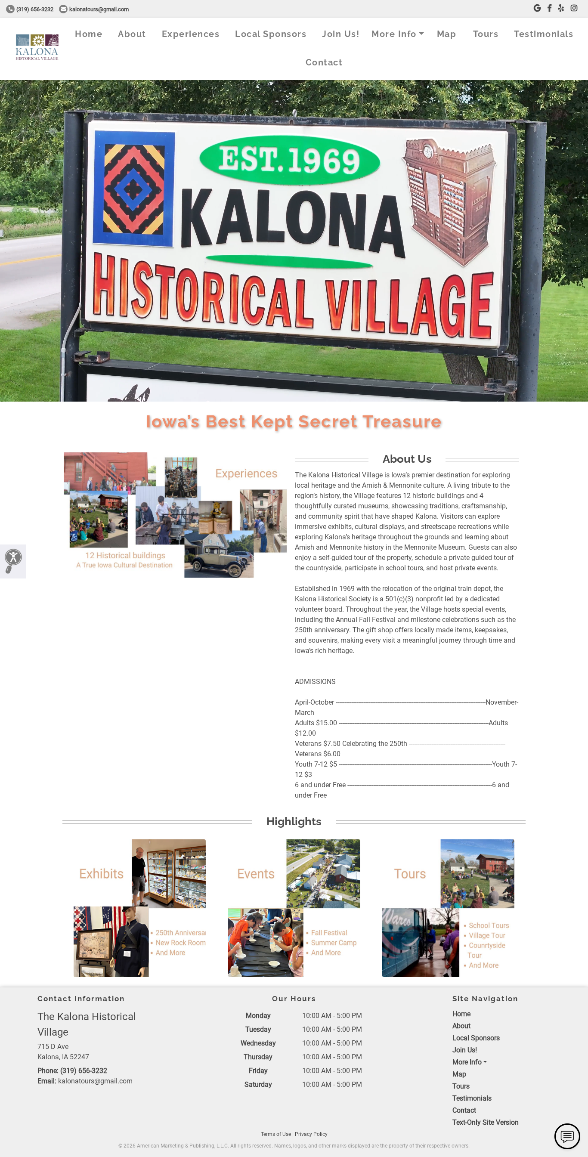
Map (447, 34)
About (132, 34)
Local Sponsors (270, 34)
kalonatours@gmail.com (99, 9)
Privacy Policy (311, 1134)
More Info (394, 34)
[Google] (537, 8)
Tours (486, 34)
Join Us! (340, 34)
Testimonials (543, 34)
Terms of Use (276, 1134)
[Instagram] (574, 8)
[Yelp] (561, 8)
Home (88, 34)
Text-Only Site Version (485, 1122)
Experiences (191, 34)
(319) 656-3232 (34, 9)
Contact (324, 62)
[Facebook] (549, 8)
